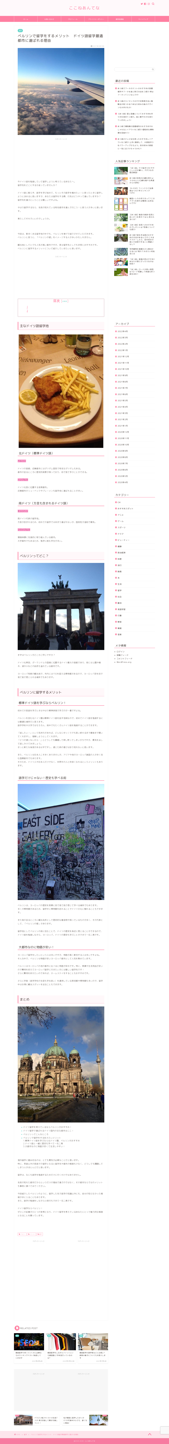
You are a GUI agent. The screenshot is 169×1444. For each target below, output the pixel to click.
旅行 (120, 565)
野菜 (120, 622)
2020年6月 (123, 470)
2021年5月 (123, 400)
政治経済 (122, 552)
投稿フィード (123, 655)
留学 (20, 31)
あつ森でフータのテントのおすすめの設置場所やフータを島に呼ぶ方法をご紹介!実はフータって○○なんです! (136, 91)
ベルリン (22, 1234)
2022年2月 (123, 344)
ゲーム (121, 521)
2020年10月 (123, 444)
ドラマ (121, 534)
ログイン (121, 651)
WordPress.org (124, 662)
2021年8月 (123, 381)
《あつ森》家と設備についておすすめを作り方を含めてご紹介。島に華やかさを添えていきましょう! (135, 117)
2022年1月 (123, 350)
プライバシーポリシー (96, 19)
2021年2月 (123, 419)
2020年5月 (123, 476)
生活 (120, 584)
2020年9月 (123, 451)
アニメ (121, 515)
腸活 (120, 603)
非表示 (64, 301)
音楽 (120, 634)
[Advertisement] (61, 158)
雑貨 (120, 628)
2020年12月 (123, 432)
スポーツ (122, 527)
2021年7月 (123, 388)
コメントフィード (125, 658)
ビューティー (124, 540)
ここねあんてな (84, 7)
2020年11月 (123, 438)
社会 (120, 597)
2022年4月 (123, 331)
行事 (120, 615)
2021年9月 (123, 375)
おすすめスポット (125, 508)
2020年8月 (123, 457)
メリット (32, 1234)
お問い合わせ (49, 19)
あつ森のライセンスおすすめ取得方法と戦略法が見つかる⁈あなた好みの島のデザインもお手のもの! (135, 104)
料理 (120, 559)
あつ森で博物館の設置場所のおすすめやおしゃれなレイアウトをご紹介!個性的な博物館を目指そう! (136, 129)
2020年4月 (123, 482)
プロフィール (73, 19)
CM (119, 502)
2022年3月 (123, 337)
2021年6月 (123, 394)
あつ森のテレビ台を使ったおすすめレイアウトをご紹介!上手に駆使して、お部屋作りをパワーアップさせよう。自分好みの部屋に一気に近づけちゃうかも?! (136, 144)
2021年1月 (123, 425)
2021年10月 (123, 369)
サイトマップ (143, 19)
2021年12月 (123, 356)
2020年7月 (123, 463)
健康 (120, 546)
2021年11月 (123, 363)
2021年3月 (123, 413)
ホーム (25, 19)
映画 (120, 571)
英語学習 (122, 609)
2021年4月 (123, 407)
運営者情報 (120, 19)
